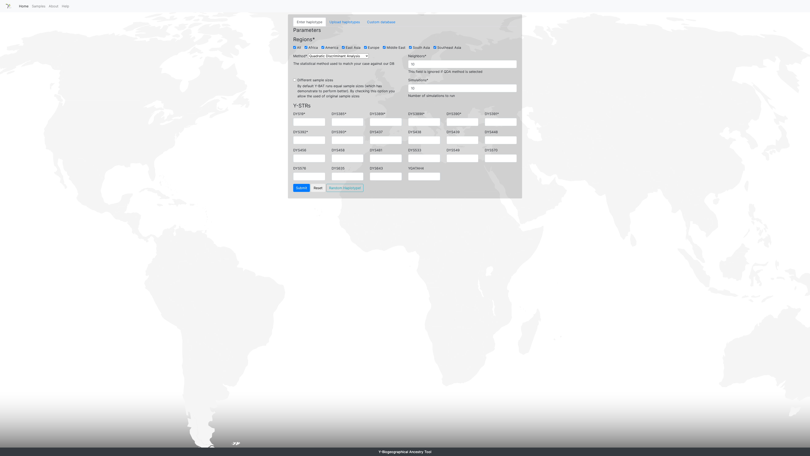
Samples (38, 6)
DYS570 (491, 150)
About (53, 6)
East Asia (353, 47)
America (331, 47)
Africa (313, 47)
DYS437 (376, 132)
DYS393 (339, 132)
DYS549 (453, 150)
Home (23, 6)
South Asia (421, 47)
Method (300, 56)
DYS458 (338, 150)
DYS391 (492, 114)
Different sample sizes (315, 80)
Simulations (418, 80)
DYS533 (414, 150)
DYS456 (299, 150)
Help (65, 6)
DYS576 (299, 168)
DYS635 (338, 168)
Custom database (381, 22)
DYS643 (376, 168)
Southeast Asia (449, 47)
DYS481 (376, 150)
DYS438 (414, 132)
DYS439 (453, 132)
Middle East (396, 47)
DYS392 (300, 132)
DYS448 (491, 132)
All (299, 47)
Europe (373, 47)
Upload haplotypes (344, 22)
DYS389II (416, 114)
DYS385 (339, 114)
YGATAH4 (416, 168)
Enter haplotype (309, 22)
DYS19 (299, 114)
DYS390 (454, 114)
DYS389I (377, 114)
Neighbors (417, 56)
